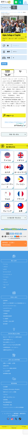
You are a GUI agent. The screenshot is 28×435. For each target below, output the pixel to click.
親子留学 (5, 323)
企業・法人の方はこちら (9, 397)
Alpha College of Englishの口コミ (14, 122)
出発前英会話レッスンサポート (10, 347)
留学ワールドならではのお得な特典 (12, 344)
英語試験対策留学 (7, 316)
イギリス (5, 266)
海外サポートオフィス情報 (9, 392)
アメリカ (5, 264)
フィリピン (6, 277)
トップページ (7, 413)
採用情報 (5, 399)
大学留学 (5, 313)
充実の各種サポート (8, 339)
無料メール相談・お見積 (9, 363)
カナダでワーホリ (7, 308)
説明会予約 (6, 365)
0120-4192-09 (16, 233)
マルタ (5, 279)
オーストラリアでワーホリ (9, 305)
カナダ (5, 269)
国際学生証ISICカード (8, 350)
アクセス (5, 394)
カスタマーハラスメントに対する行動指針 (13, 407)
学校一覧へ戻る (14, 134)
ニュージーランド (7, 274)
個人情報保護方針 (7, 402)
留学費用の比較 (7, 373)
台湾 (4, 287)
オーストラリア (7, 272)
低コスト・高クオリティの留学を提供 (12, 337)
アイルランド (16, 45)
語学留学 (5, 300)
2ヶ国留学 (5, 318)
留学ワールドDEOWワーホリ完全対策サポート (14, 303)
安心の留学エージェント (9, 342)
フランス (5, 282)
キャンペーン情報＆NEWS (9, 368)
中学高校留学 (6, 311)
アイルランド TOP (6, 7)
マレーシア (6, 284)
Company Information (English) (11, 389)
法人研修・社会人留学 (8, 321)
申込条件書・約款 (7, 404)
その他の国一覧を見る (14, 218)
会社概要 (5, 386)
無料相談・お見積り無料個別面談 (8, 244)
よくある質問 (6, 371)
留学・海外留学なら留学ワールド (15, 426)
